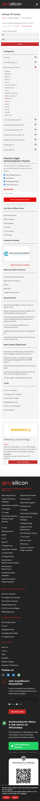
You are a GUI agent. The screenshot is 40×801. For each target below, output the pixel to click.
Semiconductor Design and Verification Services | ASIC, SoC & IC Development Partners (19, 373)
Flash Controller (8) (11, 85)
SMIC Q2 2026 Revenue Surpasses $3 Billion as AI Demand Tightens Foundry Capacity (19, 312)
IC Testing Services (8, 637)
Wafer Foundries (9, 219)
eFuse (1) (8, 101)
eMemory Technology (17, 439)
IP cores (4, 528)
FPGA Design (8, 235)
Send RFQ (5, 658)
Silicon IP (5, 542)
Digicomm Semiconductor (12, 281)
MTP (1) (7, 79)
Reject (15, 797)
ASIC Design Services (13, 175)
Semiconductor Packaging (28, 513)
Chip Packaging (8, 223)
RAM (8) (7, 110)
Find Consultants (9, 410)
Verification (10, 178)
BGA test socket (25, 540)
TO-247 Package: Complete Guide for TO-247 (18, 378)
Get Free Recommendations (20, 200)
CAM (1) (7, 104)
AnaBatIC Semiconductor (12, 292)
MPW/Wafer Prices (8, 630)
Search (20, 44)
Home (4, 18)
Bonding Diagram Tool (10, 402)
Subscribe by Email (17, 712)
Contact (4, 651)
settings (23, 793)
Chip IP (4, 535)
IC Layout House (7, 553)
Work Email (8, 189)
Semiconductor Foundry (28, 495)
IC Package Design (26, 523)
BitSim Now (7, 289)
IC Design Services (8, 556)
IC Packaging (6, 509)
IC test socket (25, 537)
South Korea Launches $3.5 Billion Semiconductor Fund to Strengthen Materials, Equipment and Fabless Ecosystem (19, 319)
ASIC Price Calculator (10, 390)
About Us (5, 647)
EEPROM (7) (8, 99)
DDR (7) (7, 82)
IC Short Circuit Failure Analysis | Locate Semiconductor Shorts (16, 326)
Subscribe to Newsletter (10, 665)
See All (17, 26)
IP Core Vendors (9, 231)
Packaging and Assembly (10, 633)
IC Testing (7, 227)
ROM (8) (7, 112)
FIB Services (24, 544)
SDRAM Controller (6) (11, 93)
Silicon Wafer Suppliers (27, 503)
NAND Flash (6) (9, 88)
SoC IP (4, 538)
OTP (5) (7, 107)
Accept (6, 797)
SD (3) (6, 90)
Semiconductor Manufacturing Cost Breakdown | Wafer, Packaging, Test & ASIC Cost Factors (19, 353)
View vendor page (23, 462)
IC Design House (7, 546)
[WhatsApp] (18, 675)
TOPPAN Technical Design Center (14, 277)
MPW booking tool (8, 612)
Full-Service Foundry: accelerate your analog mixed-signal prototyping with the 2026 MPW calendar (18, 360)
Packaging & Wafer (12, 181)
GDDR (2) (7, 77)
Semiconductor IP (12, 185)
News (3, 654)
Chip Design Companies (9, 549)
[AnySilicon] (15, 4)
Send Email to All (27, 26)
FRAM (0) (7, 71)
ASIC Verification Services (28, 533)
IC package (23, 510)
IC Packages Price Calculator (13, 394)
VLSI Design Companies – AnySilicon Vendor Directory (10, 518)
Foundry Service (25, 499)
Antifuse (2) (8, 115)
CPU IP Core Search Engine (12, 406)
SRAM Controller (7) (11, 96)
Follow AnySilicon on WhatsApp (22, 745)
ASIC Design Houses (10, 215)
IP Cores (4, 626)
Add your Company (8, 662)
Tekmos (6, 285)
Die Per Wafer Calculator (11, 398)
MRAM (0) (7, 74)
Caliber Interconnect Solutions (20, 265)
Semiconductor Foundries (10, 505)
